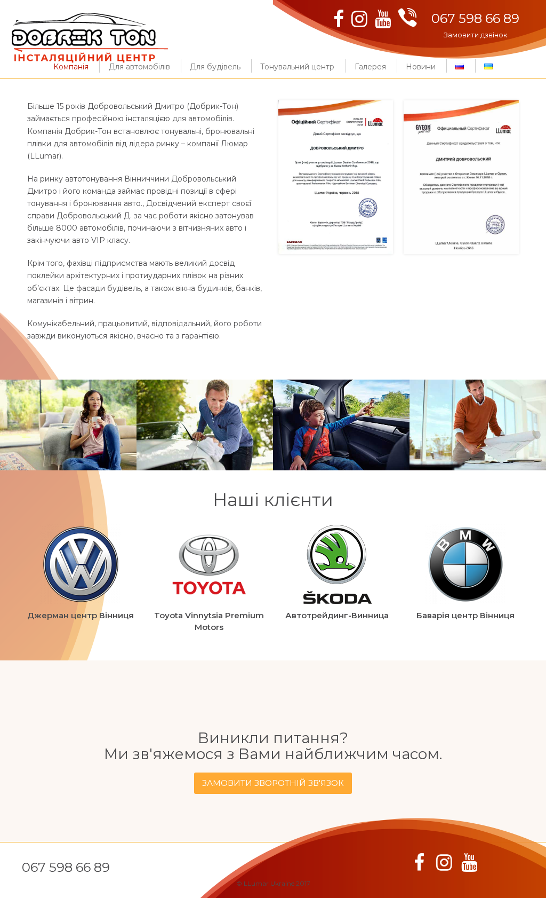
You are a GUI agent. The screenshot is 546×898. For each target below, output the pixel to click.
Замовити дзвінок (475, 34)
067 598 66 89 (475, 18)
